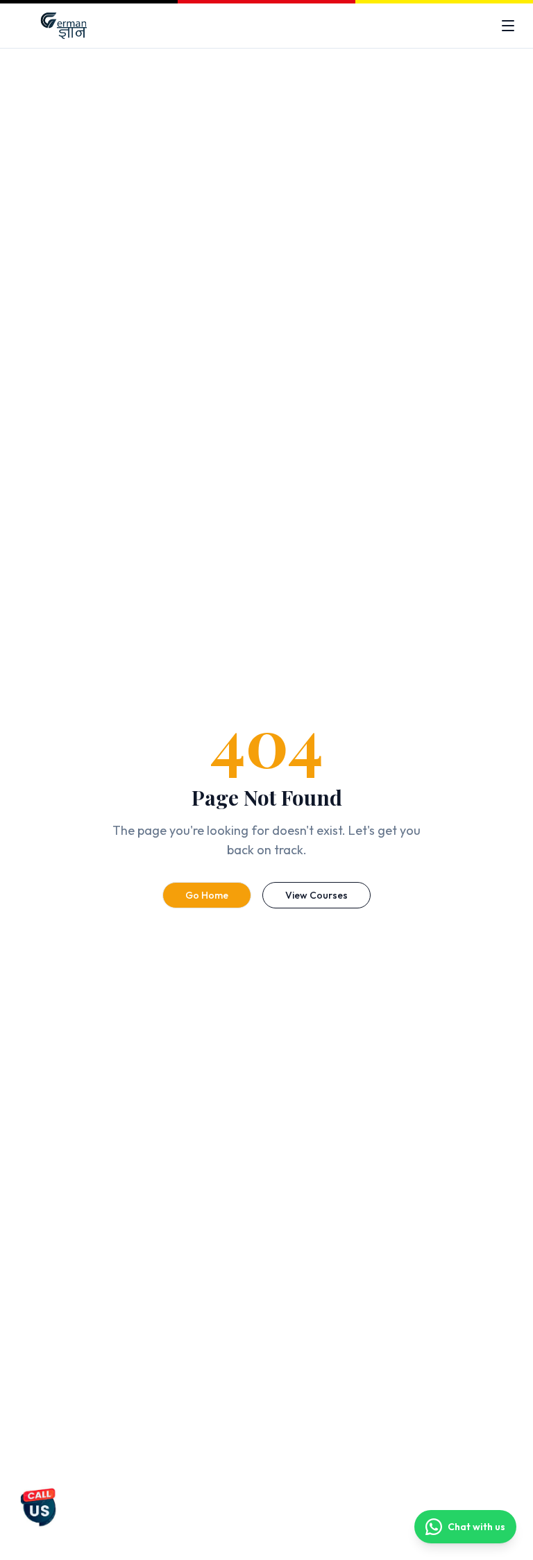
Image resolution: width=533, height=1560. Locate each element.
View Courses (316, 895)
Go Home (206, 895)
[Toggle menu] (508, 26)
